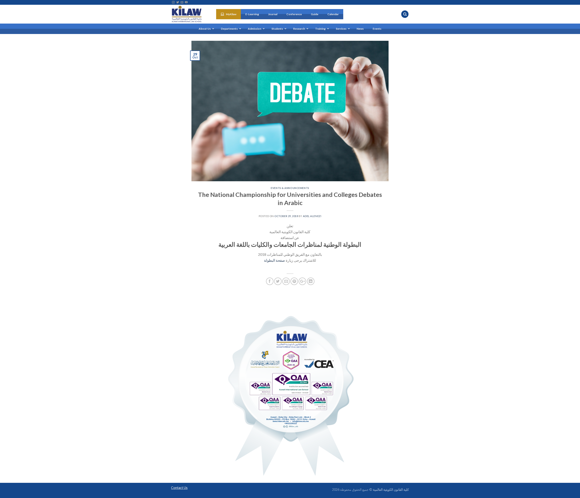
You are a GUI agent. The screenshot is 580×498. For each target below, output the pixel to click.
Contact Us (179, 488)
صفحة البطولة (274, 260)
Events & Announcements (290, 187)
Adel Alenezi (312, 216)
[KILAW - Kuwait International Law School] (190, 14)
